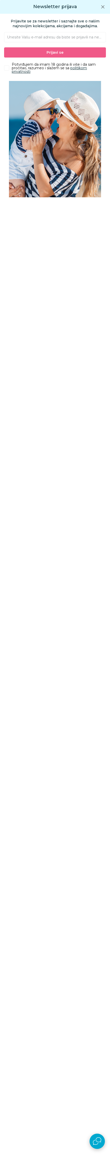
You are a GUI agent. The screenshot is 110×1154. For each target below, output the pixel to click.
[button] (103, 6)
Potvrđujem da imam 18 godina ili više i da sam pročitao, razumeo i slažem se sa (54, 68)
